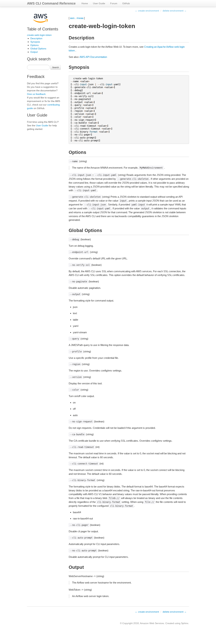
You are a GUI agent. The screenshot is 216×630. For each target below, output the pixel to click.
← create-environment (147, 10)
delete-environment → (174, 10)
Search (55, 67)
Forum (113, 3)
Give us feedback (36, 94)
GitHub (126, 3)
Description (36, 38)
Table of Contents (42, 29)
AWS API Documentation (93, 56)
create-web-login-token (39, 35)
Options (34, 45)
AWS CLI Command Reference (51, 3)
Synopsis (35, 41)
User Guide (99, 3)
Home (85, 3)
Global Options (38, 48)
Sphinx (184, 623)
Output (34, 52)
